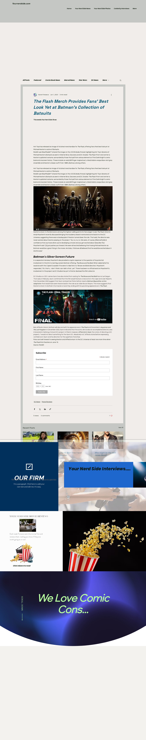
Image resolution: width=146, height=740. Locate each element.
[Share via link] (50, 409)
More (105, 80)
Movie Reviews (47, 402)
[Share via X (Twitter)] (40, 409)
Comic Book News (52, 80)
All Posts (26, 80)
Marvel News (69, 80)
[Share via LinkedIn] (45, 409)
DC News (94, 80)
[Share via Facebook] (34, 409)
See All (121, 427)
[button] (120, 80)
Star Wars (83, 80)
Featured (37, 80)
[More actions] (111, 94)
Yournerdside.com (21, 3)
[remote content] (73, 132)
